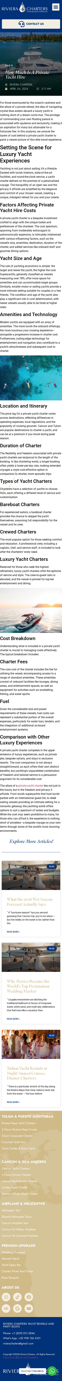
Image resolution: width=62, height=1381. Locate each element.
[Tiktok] (17, 1297)
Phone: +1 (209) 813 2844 (19, 1333)
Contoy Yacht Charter (15, 1187)
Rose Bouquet (10, 1277)
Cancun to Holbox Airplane (19, 1229)
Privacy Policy (9, 1357)
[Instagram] (6, 1297)
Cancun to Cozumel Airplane (20, 1236)
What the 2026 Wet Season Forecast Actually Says (29, 902)
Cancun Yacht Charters (16, 1168)
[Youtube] (28, 1308)
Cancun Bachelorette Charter (19, 1181)
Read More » (13, 932)
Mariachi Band (10, 1258)
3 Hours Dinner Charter (16, 1175)
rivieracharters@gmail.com (18, 1343)
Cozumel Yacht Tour (14, 1142)
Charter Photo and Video (17, 1271)
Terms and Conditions (28, 1357)
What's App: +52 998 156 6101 (21, 1338)
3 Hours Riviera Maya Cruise (19, 1129)
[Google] (17, 1308)
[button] (55, 7)
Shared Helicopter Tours (17, 1217)
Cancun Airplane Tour (15, 1223)
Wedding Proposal (13, 1252)
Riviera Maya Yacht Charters (19, 1123)
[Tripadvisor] (6, 1308)
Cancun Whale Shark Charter (20, 1194)
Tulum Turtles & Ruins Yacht (18, 1148)
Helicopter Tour (11, 1210)
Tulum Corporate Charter (17, 1136)
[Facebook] (28, 1297)
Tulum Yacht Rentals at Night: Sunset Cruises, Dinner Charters (27, 1073)
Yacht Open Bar (11, 1265)
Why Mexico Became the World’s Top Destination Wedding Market (28, 986)
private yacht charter (30, 785)
